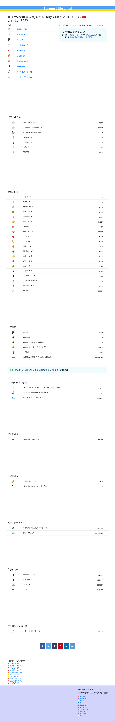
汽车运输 (20, 40)
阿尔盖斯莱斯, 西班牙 (17, 672)
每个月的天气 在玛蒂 (24, 77)
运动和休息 (21, 50)
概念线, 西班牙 (14, 674)
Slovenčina (84, 709)
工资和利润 (21, 56)
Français (83, 716)
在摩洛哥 (71, 25)
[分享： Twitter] (48, 646)
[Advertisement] (57, 99)
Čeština (82, 711)
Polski (82, 701)
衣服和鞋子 (21, 66)
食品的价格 (21, 35)
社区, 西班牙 (14, 676)
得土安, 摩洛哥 (14, 664)
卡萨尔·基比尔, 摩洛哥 (17, 679)
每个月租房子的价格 (24, 72)
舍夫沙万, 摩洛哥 (15, 666)
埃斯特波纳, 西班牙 (16, 681)
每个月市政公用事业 (24, 45)
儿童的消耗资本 (22, 61)
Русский (83, 698)
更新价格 (64, 370)
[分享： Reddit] (72, 646)
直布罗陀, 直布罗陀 (16, 670)
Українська (84, 703)
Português (83, 707)
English (82, 696)
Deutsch (83, 714)
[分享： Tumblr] (54, 646)
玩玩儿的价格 (22, 29)
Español (83, 705)
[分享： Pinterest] (60, 646)
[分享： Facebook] (42, 646)
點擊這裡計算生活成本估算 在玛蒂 (81, 37)
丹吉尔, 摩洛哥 (14, 668)
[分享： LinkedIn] (66, 646)
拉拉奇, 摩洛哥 (14, 683)
